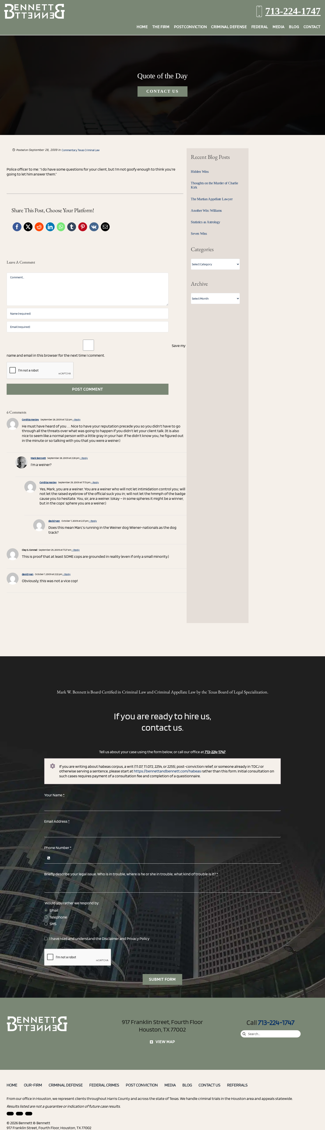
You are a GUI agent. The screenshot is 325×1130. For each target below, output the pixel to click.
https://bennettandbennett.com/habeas (167, 771)
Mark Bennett (38, 458)
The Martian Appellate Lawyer (211, 199)
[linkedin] (10, 1113)
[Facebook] (17, 226)
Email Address (57, 821)
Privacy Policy (138, 938)
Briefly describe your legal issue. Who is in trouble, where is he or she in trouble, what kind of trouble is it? (131, 874)
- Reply (76, 419)
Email (54, 910)
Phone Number (57, 847)
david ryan (54, 520)
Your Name (54, 795)
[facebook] (19, 1113)
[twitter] (28, 1113)
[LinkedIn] (50, 226)
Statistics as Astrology (205, 222)
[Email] (105, 226)
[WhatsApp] (61, 226)
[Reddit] (39, 226)
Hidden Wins (199, 171)
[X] (28, 226)
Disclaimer (110, 938)
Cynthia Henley (30, 419)
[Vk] (94, 226)
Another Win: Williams (206, 210)
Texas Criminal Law (88, 150)
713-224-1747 (293, 11)
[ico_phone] (37, 1018)
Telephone (58, 917)
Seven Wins (199, 233)
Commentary (69, 150)
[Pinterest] (82, 226)
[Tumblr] (71, 226)
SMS (53, 923)
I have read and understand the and (99, 938)
